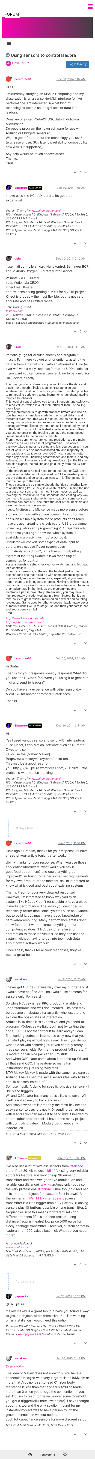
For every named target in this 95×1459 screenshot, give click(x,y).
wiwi (44, 1184)
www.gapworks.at (29, 1334)
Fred (18, 347)
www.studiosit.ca (17, 1247)
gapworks (21, 1296)
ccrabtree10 (23, 79)
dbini (18, 258)
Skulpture (21, 187)
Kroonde (44, 1189)
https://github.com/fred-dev (24, 622)
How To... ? (20, 63)
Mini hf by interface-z (45, 1198)
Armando (21, 1158)
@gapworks (15, 1366)
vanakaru (21, 979)
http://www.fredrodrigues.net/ (25, 618)
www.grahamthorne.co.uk (45, 210)
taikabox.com (14, 311)
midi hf (50, 1170)
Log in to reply (77, 64)
